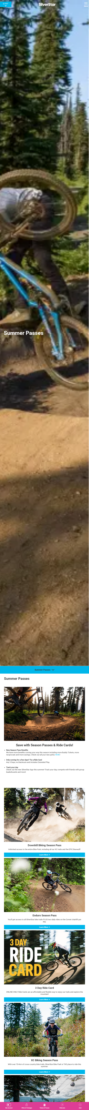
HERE (57, 755)
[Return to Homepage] (47, 4)
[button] (9, 1106)
